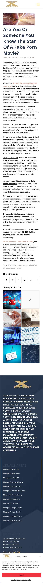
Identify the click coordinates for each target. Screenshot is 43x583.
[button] (40, 557)
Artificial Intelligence (17, 265)
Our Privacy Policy (15, 580)
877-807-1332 (13, 544)
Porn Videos (11, 268)
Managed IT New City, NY (11, 473)
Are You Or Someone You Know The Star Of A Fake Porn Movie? (20, 41)
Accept (21, 575)
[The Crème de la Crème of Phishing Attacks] (12, 354)
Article (19, 57)
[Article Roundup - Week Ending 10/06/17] (12, 318)
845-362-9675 (16, 547)
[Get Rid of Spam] (12, 336)
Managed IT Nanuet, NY (11, 469)
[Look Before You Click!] (31, 354)
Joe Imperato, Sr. (30, 57)
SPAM (19, 268)
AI (8, 265)
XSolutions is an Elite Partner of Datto (18, 242)
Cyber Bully (30, 265)
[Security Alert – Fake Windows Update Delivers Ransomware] (12, 299)
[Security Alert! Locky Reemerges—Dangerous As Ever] (31, 299)
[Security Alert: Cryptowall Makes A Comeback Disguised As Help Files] (31, 318)
